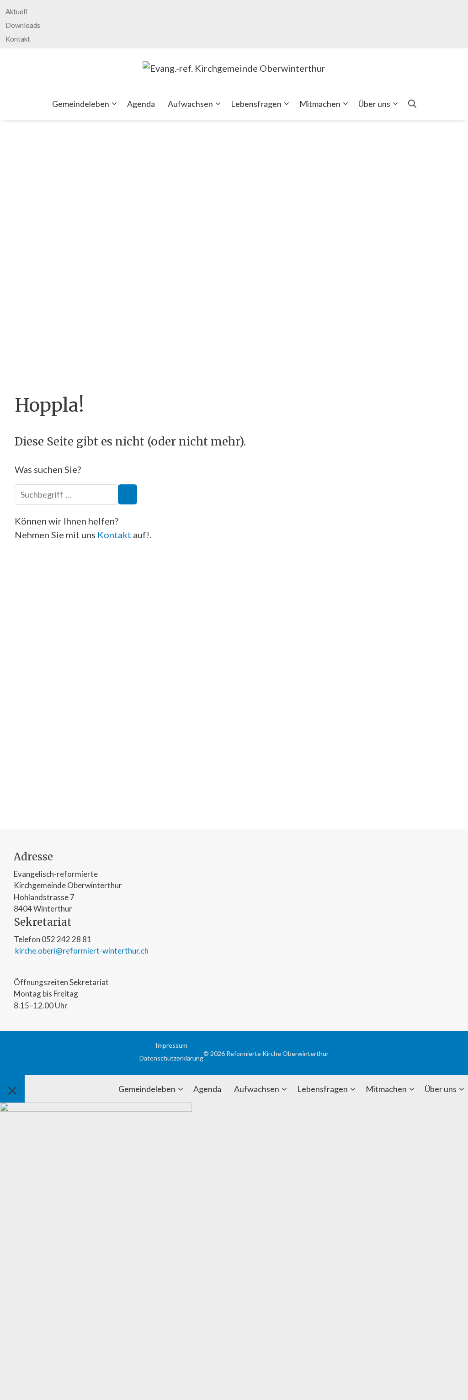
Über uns (374, 104)
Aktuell (16, 11)
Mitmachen (319, 104)
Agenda (141, 104)
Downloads (22, 25)
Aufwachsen (190, 104)
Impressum (171, 1045)
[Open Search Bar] (412, 104)
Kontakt (17, 39)
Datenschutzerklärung (171, 1058)
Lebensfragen (256, 104)
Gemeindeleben (80, 104)
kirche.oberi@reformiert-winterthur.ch (81, 950)
